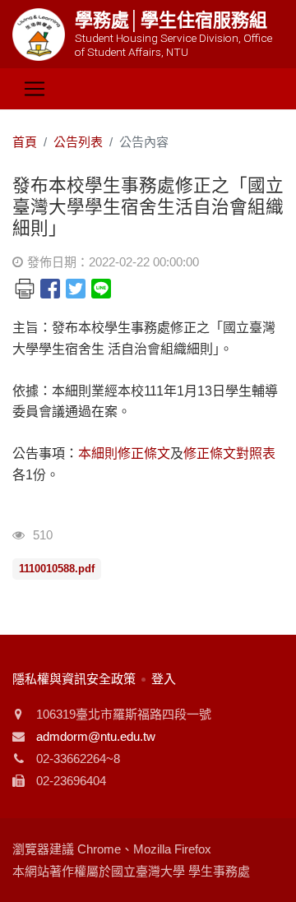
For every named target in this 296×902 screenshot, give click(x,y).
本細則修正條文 (124, 453)
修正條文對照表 (229, 453)
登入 (163, 679)
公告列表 (78, 142)
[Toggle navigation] (34, 88)
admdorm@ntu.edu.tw (95, 736)
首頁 (24, 142)
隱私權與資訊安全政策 (74, 679)
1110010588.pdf (57, 568)
